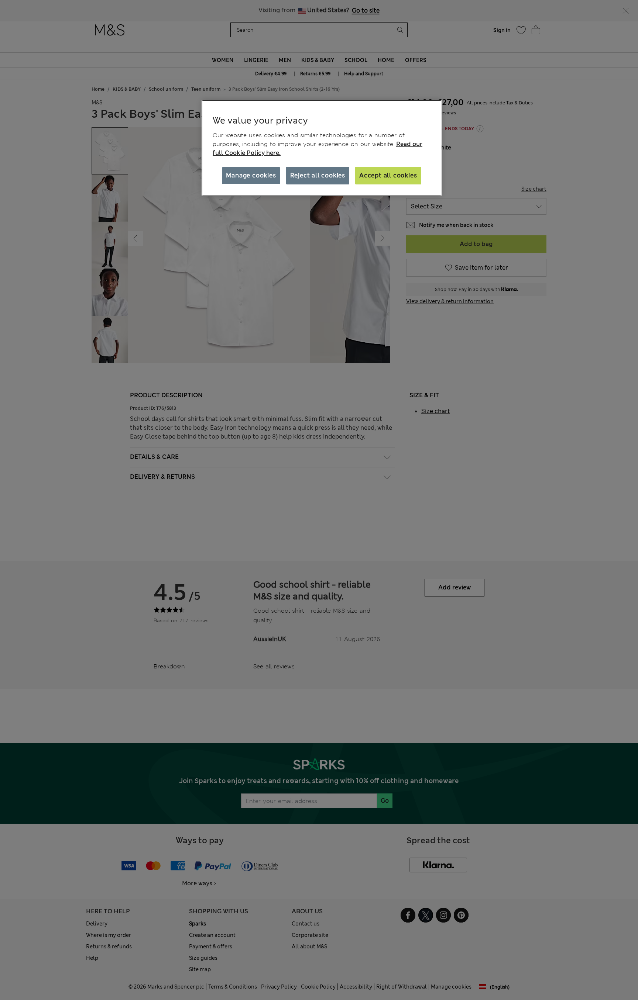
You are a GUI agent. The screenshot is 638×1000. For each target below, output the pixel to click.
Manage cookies (251, 175)
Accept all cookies (388, 175)
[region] (322, 148)
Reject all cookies (317, 175)
